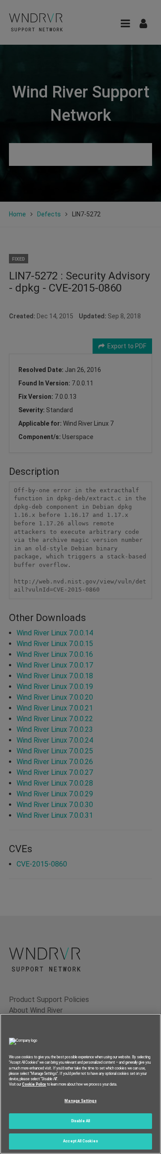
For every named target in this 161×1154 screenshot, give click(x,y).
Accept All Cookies (80, 1141)
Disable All (80, 1121)
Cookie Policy (34, 1084)
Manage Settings (80, 1101)
